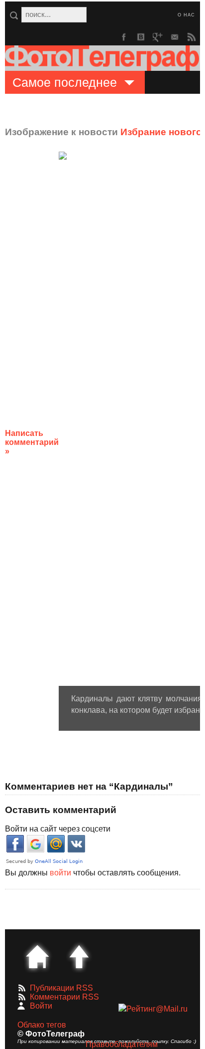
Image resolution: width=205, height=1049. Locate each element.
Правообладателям (122, 1044)
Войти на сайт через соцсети (57, 829)
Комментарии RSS (64, 997)
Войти (41, 1006)
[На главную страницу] (37, 957)
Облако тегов (41, 1025)
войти (60, 872)
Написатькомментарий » (32, 442)
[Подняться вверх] (79, 957)
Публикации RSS (61, 988)
